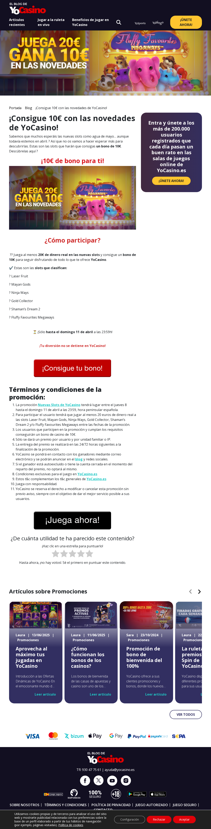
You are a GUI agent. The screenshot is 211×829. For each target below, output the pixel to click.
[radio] (55, 554)
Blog (28, 108)
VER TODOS (186, 714)
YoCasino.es (87, 474)
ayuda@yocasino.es (120, 769)
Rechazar (159, 819)
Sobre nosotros (24, 805)
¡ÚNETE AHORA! (186, 22)
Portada (15, 108)
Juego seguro (185, 805)
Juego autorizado (152, 805)
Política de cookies (70, 825)
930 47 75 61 (91, 769)
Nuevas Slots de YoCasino (59, 405)
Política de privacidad (111, 805)
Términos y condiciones (65, 805)
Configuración (129, 819)
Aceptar (184, 819)
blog (79, 459)
